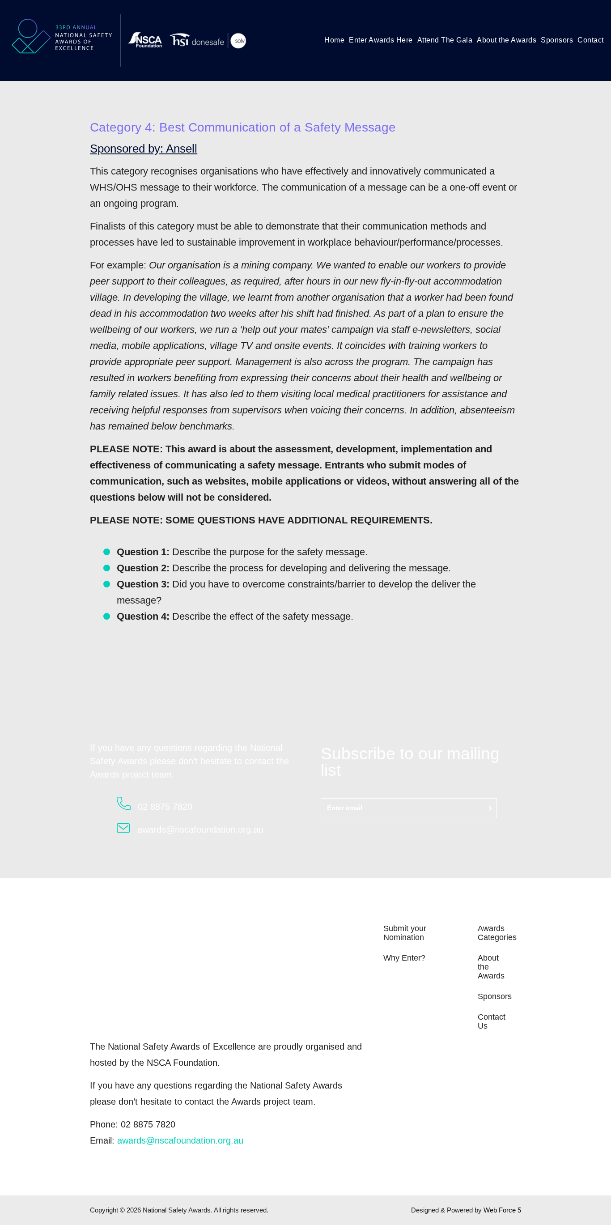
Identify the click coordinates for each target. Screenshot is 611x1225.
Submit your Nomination (404, 933)
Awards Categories (497, 933)
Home (334, 40)
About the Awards (506, 40)
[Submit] (490, 808)
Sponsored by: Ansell (143, 148)
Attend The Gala (445, 40)
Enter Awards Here (381, 40)
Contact (590, 40)
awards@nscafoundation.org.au (180, 1140)
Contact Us (491, 1021)
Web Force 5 (502, 1210)
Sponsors (557, 40)
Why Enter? (404, 957)
